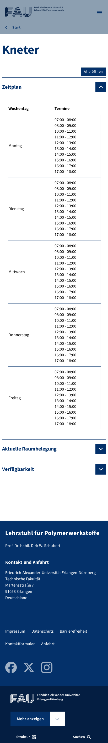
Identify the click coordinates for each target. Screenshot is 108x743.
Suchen (79, 737)
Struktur (23, 737)
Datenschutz (42, 631)
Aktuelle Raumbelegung (29, 449)
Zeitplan (11, 87)
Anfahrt (48, 644)
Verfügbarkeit (18, 469)
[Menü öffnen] (99, 12)
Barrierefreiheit (73, 631)
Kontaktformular (20, 644)
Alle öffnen (93, 71)
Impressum (15, 631)
